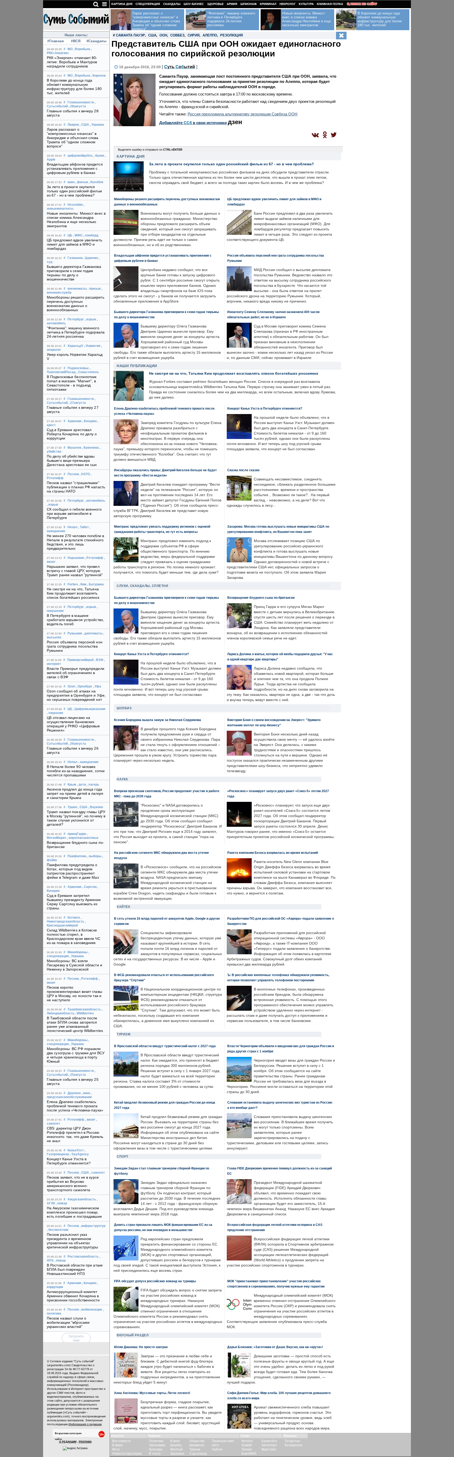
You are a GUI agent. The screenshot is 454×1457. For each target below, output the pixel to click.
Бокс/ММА (248, 1453)
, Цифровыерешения (89, 709)
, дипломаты (92, 633)
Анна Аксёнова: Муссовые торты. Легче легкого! (152, 1393)
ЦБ (70, 235)
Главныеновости (81, 102)
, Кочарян (89, 421)
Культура (306, 4)
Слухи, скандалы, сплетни (142, 586)
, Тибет (83, 527)
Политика (156, 1441)
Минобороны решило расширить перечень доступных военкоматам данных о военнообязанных (75, 303)
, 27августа (77, 402)
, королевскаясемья (82, 837)
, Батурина (95, 584)
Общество (197, 1441)
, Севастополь (87, 372)
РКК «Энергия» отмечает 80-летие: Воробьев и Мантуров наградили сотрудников (72, 62)
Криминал (268, 4)
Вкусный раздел (132, 1335)
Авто (215, 1445)
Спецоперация (148, 4)
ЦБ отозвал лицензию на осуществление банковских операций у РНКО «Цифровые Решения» (73, 724)
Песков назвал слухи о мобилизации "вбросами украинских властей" (68, 1322)
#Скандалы (95, 41)
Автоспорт (269, 1445)
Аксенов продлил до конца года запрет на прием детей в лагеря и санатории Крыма (75, 793)
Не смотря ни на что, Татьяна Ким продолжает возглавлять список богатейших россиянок (73, 593)
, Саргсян (89, 886)
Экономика (157, 1445)
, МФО (77, 235)
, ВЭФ (98, 659)
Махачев (74, 447)
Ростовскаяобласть (83, 1256)
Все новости (121, 1441)
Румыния (75, 633)
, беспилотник (57, 1229)
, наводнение (88, 762)
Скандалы (171, 4)
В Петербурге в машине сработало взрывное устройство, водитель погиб (75, 619)
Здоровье (215, 4)
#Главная (55, 41)
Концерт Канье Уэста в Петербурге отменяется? (69, 1161)
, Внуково (95, 807)
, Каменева (90, 447)
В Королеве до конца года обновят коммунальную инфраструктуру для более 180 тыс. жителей (74, 86)
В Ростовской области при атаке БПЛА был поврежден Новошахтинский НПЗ (75, 1269)
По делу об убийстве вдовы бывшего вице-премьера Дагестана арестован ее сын (72, 460)
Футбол (246, 1441)
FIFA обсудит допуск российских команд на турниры (155, 1281)
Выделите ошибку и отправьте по (150, 149)
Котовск (74, 917)
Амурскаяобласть (82, 1199)
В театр (155, 1453)
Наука (122, 779)
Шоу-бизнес (194, 4)
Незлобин (75, 204)
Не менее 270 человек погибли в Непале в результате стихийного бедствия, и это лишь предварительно (75, 542)
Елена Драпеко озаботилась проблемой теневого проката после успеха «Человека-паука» (75, 1106)
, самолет (97, 1172)
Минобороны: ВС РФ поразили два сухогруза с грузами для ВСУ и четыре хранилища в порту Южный (76, 1055)
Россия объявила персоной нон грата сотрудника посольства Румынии (74, 646)
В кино (175, 1441)
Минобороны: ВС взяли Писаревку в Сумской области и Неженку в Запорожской (74, 965)
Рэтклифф (76, 1119)
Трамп (72, 807)
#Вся (75, 41)
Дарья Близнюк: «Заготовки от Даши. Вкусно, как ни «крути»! (275, 1347)
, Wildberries (84, 1013)
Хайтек (123, 907)
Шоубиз (124, 708)
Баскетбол (269, 1441)
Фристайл (268, 1449)
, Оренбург (84, 686)
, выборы (94, 856)
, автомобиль (95, 500)
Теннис (246, 1449)
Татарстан (292, 1441)
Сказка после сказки (243, 470)
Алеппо (210, 35)
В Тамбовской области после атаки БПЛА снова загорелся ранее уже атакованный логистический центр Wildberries (75, 1024)
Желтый (176, 1449)
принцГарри (77, 833)
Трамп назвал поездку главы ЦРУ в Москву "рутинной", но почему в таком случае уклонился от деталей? (76, 818)
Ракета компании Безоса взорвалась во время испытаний (272, 852)
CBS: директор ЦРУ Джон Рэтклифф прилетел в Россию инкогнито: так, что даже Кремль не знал (75, 1134)
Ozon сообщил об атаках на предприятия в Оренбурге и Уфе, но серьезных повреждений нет (76, 695)
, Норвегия (92, 345)
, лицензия (55, 712)
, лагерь (93, 784)
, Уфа (97, 686)
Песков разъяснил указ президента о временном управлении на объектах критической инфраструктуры (72, 1240)
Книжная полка (330, 4)
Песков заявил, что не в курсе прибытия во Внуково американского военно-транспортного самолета (73, 1183)
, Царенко (90, 257)
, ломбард (91, 235)
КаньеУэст (76, 1150)
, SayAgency (79, 1154)
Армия (232, 4)
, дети (81, 784)
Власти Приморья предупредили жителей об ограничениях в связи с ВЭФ (75, 672)
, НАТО (85, 474)
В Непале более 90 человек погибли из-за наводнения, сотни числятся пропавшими (76, 771)
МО (70, 49)
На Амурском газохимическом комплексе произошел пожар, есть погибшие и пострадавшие (74, 1212)
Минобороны (77, 952)
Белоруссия (293, 1445)
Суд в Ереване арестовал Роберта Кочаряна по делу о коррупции (72, 434)
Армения (74, 421)
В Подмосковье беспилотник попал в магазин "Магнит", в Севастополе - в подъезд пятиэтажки (72, 383)
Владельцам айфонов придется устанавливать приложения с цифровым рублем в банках (75, 168)
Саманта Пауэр (130, 35)
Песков (73, 474)
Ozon (71, 686)
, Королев (98, 75)
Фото (116, 1449)
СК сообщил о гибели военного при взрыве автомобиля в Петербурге (74, 513)
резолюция (231, 35)
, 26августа (77, 743)
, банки (99, 155)
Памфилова (77, 856)
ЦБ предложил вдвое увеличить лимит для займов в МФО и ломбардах (74, 244)
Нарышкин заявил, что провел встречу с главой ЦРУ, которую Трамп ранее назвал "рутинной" (75, 570)
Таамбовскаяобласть (84, 1009)
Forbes (73, 584)
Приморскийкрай (80, 659)
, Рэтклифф (94, 557)
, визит (90, 1119)
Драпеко (74, 1093)
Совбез (177, 35)
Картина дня (121, 4)
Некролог (288, 4)
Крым (72, 784)
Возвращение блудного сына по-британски (261, 597)
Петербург (76, 319)
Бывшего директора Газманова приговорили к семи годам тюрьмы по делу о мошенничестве (74, 272)
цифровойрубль (80, 155)
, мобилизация (91, 1309)
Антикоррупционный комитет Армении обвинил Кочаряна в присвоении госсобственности (73, 1296)
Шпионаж (248, 4)
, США (84, 124)
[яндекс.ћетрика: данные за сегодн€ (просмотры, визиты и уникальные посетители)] (75, 1448)
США (152, 35)
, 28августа (77, 106)
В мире (117, 1445)
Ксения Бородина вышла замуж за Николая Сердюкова (157, 720)
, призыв (94, 288)
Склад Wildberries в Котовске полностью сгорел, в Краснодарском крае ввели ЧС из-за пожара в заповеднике (73, 936)
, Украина (97, 124)
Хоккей (246, 1445)
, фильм (81, 182)
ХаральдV (75, 345)
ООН (163, 35)
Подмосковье (78, 368)
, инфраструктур (92, 1225)
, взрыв (90, 319)
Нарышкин (76, 557)
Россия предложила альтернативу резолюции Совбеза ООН (242, 114)
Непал (73, 527)
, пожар (61, 1203)
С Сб (179, 67)
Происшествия (223, 1441)
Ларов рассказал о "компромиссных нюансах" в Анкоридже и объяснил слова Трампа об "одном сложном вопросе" (73, 137)
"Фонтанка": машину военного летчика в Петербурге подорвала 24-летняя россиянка (76, 332)
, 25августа (77, 1074)
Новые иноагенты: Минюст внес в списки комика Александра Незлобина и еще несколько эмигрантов (76, 219)
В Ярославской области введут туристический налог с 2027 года (165, 1046)
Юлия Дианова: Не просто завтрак (141, 1347)
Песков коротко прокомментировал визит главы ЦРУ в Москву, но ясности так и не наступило (74, 993)
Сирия (193, 35)
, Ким (82, 584)
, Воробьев (81, 49)
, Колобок (96, 182)
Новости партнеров (127, 1453)
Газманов (75, 257)
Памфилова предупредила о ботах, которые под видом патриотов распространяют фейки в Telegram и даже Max (73, 871)
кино (71, 182)
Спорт (122, 1156)
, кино (85, 1093)
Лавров (73, 124)
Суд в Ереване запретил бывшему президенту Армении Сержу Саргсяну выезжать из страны (74, 901)
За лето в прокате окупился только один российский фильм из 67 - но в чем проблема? (74, 191)
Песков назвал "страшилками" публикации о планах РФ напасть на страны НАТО (76, 487)
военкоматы (77, 288)
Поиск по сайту (363, 4)
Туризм (123, 1034)
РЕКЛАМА (85, 1441)
